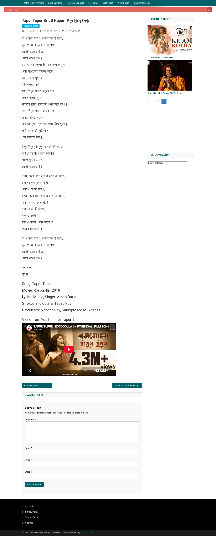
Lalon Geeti (108, 3)
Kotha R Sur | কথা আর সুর (34, 3)
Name (28, 448)
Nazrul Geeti (123, 3)
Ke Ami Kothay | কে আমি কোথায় (160, 57)
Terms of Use (31, 517)
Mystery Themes (87, 533)
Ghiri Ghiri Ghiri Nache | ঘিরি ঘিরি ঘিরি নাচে (165, 93)
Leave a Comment (72, 31)
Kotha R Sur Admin (51, 31)
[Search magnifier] (209, 9)
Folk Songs (93, 3)
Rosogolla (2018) (31, 26)
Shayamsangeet (142, 3)
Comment (30, 419)
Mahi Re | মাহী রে (33, 385)
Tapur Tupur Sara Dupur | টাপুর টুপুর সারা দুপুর (128, 385)
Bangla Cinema (55, 3)
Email (28, 460)
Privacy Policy (31, 512)
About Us (29, 506)
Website (28, 472)
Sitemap (29, 523)
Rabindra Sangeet (75, 3)
